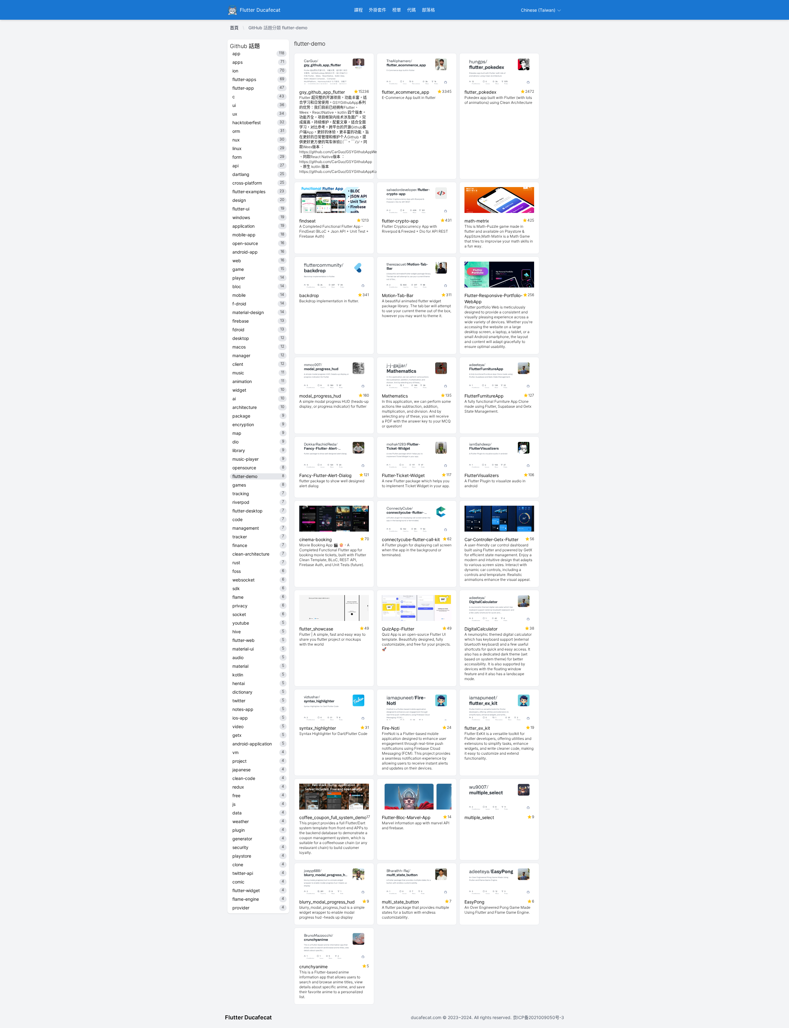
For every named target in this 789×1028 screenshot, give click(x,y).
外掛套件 (377, 9)
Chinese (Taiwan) (539, 10)
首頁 (234, 27)
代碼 (411, 9)
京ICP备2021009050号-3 (538, 1017)
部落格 (428, 9)
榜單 (396, 9)
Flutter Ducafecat (248, 1017)
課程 (358, 9)
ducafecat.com (427, 1017)
